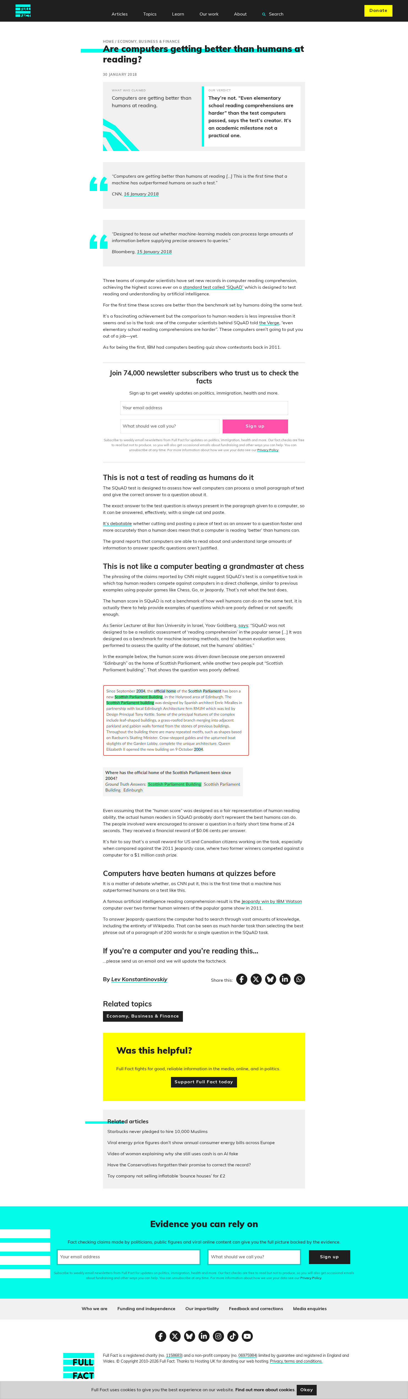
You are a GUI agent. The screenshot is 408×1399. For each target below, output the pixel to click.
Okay (306, 1390)
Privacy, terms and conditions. (296, 1362)
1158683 (174, 1356)
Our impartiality (202, 1309)
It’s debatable (117, 524)
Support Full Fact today (204, 1082)
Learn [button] (178, 14)
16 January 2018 (141, 194)
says (243, 626)
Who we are (94, 1309)
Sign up (255, 426)
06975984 (247, 1356)
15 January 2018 (154, 252)
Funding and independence (146, 1309)
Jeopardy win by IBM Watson (271, 902)
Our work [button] (209, 14)
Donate (378, 11)
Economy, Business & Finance (143, 1016)
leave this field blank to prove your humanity (24, 1213)
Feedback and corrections (256, 1309)
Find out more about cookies (264, 1390)
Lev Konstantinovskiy (139, 980)
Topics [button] (150, 14)
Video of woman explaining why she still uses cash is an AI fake (172, 1154)
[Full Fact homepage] (23, 10)
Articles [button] (120, 14)
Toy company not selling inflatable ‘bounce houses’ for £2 (166, 1176)
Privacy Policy (267, 450)
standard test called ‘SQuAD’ (213, 287)
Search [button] (275, 14)
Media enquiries (310, 1309)
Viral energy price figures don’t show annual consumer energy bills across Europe (191, 1143)
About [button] (240, 14)
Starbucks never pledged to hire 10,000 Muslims (157, 1132)
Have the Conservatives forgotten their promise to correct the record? (179, 1165)
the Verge (269, 323)
